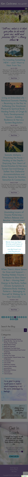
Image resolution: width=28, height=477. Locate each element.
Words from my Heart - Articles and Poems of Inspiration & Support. (14, 250)
